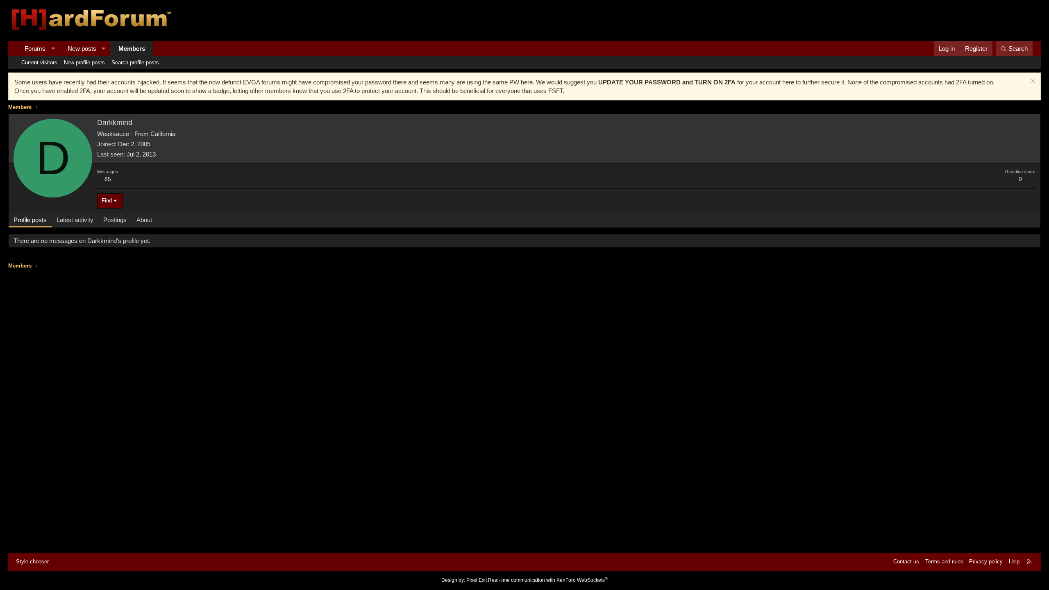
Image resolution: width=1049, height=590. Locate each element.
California (162, 133)
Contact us (906, 561)
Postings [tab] (115, 219)
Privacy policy (986, 561)
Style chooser (32, 561)
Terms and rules (944, 561)
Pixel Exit (476, 580)
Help (1014, 561)
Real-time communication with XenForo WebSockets (548, 580)
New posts (82, 48)
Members (131, 48)
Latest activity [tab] (75, 219)
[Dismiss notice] (1032, 82)
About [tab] (144, 219)
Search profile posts (135, 62)
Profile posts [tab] (30, 219)
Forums (35, 48)
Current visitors (39, 62)
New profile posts (84, 62)
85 (107, 179)
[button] (53, 48)
